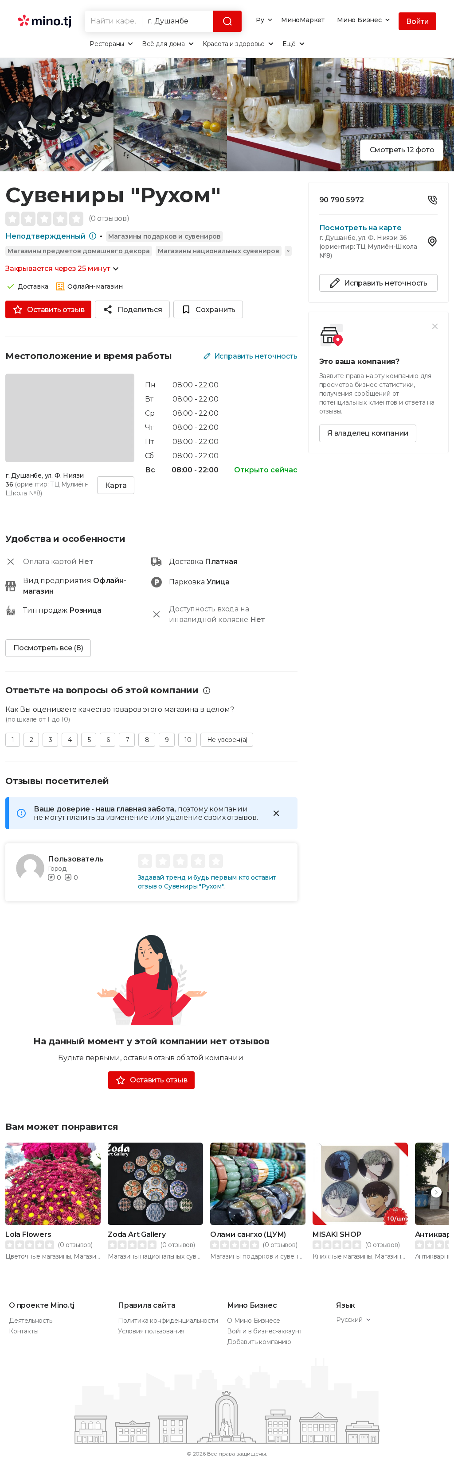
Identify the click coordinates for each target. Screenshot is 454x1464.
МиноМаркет (303, 20)
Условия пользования (151, 1331)
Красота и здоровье (234, 44)
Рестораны (107, 44)
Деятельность (30, 1321)
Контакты (23, 1331)
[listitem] (378, 202)
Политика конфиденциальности (168, 1321)
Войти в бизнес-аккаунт (264, 1331)
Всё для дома (163, 44)
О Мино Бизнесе (253, 1321)
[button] (436, 1192)
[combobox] (113, 21)
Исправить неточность (255, 356)
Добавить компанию (259, 1342)
